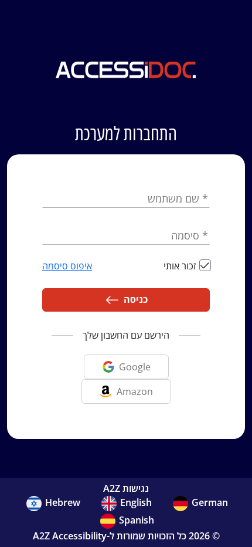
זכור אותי (180, 265)
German (210, 502)
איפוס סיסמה (67, 265)
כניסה (133, 299)
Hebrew (62, 502)
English (136, 502)
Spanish (136, 520)
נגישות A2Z (126, 488)
